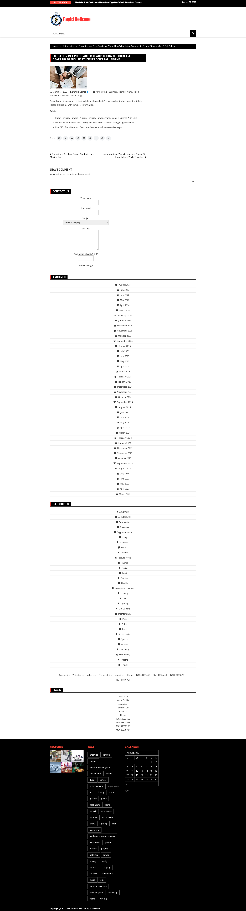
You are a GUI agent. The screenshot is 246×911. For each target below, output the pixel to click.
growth (93, 798)
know (92, 823)
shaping (106, 867)
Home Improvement (59, 95)
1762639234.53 (143, 675)
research (94, 867)
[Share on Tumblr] (96, 138)
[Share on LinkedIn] (71, 138)
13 (142, 770)
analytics (94, 754)
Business (113, 91)
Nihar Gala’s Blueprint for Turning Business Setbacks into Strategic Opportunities (94, 122)
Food (136, 91)
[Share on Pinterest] (83, 138)
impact (93, 811)
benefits (106, 754)
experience (113, 786)
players (93, 848)
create (109, 773)
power (106, 855)
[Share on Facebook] (59, 138)
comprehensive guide (100, 767)
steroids (93, 873)
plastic (108, 842)
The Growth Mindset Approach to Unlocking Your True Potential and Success (108, 2)
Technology (76, 95)
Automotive (101, 91)
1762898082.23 (177, 675)
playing (104, 848)
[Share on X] (65, 138)
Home (130, 675)
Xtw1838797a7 (123, 680)
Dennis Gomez (79, 91)
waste (92, 898)
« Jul (127, 790)
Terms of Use (105, 675)
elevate (103, 779)
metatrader (95, 842)
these (92, 879)
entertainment (97, 786)
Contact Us (64, 675)
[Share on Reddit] (90, 138)
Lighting (103, 823)
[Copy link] (108, 138)
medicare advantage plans (102, 836)
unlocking (112, 892)
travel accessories (98, 886)
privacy (93, 861)
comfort (93, 761)
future (112, 792)
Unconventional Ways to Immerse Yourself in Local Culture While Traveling (124, 155)
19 (137, 775)
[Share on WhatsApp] (77, 138)
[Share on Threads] (102, 138)
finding (101, 792)
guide (104, 798)
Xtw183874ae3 (160, 675)
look (114, 823)
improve (94, 817)
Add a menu (59, 33)
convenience (95, 773)
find (91, 792)
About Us (119, 675)
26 (137, 779)
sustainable (107, 873)
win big (103, 898)
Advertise (91, 675)
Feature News (125, 91)
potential (94, 855)
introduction (108, 817)
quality (104, 861)
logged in (67, 174)
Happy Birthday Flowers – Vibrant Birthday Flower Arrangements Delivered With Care (96, 118)
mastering (94, 830)
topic (102, 879)
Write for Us (78, 675)
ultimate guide (96, 892)
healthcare (95, 804)
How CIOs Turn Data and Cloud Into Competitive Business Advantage (88, 127)
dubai (92, 779)
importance (106, 811)
